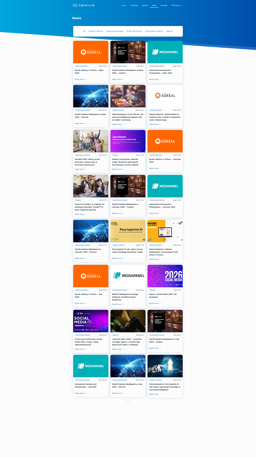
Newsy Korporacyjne (115, 31)
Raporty (169, 31)
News (154, 5)
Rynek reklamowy (134, 31)
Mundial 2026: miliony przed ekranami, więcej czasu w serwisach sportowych (87, 162)
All (84, 31)
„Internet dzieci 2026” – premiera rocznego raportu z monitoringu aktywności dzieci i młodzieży (127, 342)
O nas (123, 5)
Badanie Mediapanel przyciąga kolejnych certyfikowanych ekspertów (125, 297)
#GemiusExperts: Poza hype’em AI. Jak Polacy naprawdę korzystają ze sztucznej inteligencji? (164, 387)
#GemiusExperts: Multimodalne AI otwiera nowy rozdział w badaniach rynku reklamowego (164, 117)
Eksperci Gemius (96, 31)
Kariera (145, 5)
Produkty (134, 5)
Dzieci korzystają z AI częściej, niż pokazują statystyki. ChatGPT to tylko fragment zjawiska (89, 207)
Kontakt (163, 5)
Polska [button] (176, 5)
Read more (79, 79)
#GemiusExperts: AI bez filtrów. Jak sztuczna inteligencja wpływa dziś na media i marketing (128, 117)
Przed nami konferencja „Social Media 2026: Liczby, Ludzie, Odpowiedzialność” (88, 342)
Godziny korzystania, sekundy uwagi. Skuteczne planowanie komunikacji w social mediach (125, 162)
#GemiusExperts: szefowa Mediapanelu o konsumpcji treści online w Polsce (163, 252)
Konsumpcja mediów (154, 31)
